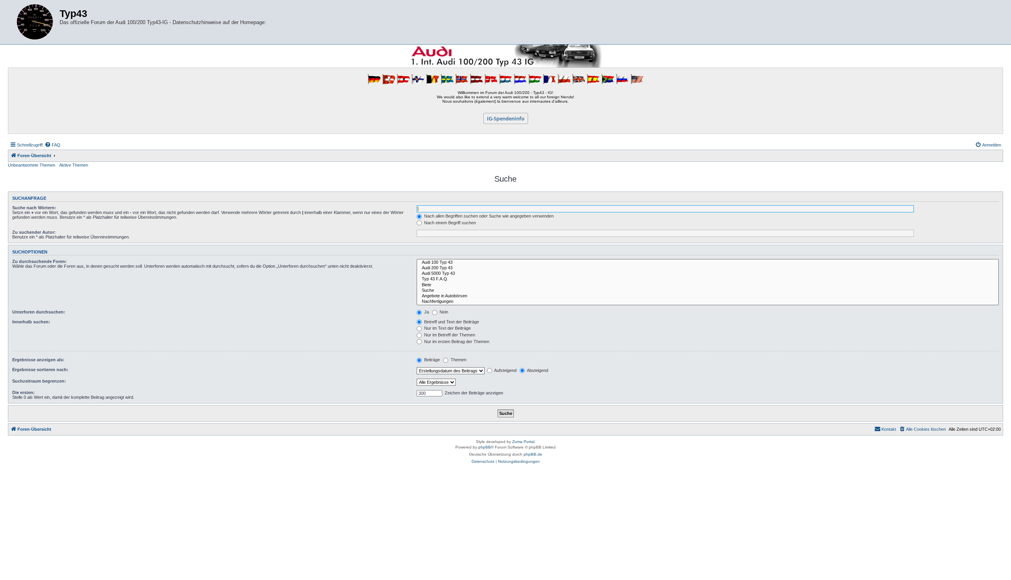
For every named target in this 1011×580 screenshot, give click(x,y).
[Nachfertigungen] (707, 301)
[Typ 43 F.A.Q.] (707, 279)
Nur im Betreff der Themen (449, 334)
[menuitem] (52, 145)
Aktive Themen (73, 165)
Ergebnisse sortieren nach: (40, 369)
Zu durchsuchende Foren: (39, 261)
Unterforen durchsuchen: (38, 312)
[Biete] (707, 285)
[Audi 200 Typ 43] (707, 268)
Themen (457, 359)
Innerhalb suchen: (31, 321)
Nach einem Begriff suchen (449, 222)
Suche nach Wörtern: (34, 207)
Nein (443, 312)
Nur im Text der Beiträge (447, 328)
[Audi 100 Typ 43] (707, 262)
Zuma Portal (523, 441)
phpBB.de (533, 454)
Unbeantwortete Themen (31, 165)
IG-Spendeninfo (505, 118)
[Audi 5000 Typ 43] (707, 273)
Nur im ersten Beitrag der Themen (456, 341)
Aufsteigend (505, 370)
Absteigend (537, 370)
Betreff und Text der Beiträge (451, 321)
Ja (426, 312)
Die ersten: (23, 392)
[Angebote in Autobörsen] (707, 296)
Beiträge (431, 359)
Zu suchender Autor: (34, 232)
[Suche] (707, 290)
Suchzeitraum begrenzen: (39, 381)
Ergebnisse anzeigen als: (38, 359)
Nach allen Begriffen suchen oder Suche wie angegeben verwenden (488, 216)
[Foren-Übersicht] (35, 22)
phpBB (484, 447)
